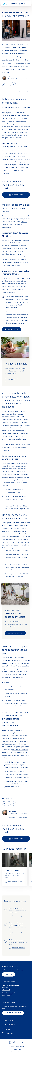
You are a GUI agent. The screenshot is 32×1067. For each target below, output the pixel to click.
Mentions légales (16, 1049)
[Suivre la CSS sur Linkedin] (22, 1042)
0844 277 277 (6, 989)
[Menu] (28, 4)
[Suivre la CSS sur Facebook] (14, 1042)
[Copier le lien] (4, 84)
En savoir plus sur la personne (18, 813)
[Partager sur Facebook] (9, 84)
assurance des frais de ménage (17, 539)
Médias (7, 1029)
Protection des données (16, 1052)
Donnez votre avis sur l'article (18, 817)
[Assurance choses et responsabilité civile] (16, 928)
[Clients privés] (5, 4)
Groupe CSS (9, 1033)
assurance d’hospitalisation (19, 663)
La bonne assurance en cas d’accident (13, 92)
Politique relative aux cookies (16, 1046)
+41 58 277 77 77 (7, 995)
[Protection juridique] (16, 944)
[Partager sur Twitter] (14, 84)
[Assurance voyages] (16, 912)
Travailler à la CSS (10, 1025)
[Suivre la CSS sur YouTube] (18, 1042)
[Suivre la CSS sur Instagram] (10, 1042)
